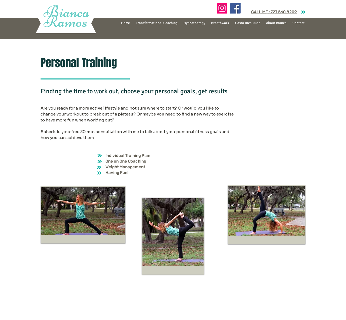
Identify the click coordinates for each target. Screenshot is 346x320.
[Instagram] (222, 8)
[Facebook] (235, 8)
